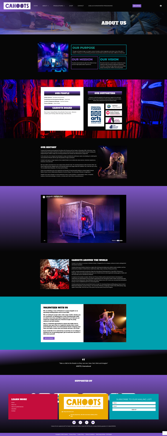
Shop (71, 6)
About (44, 6)
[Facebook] (74, 422)
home (36, 6)
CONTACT (81, 6)
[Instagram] (80, 422)
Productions (58, 6)
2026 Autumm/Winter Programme (100, 6)
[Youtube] (93, 422)
